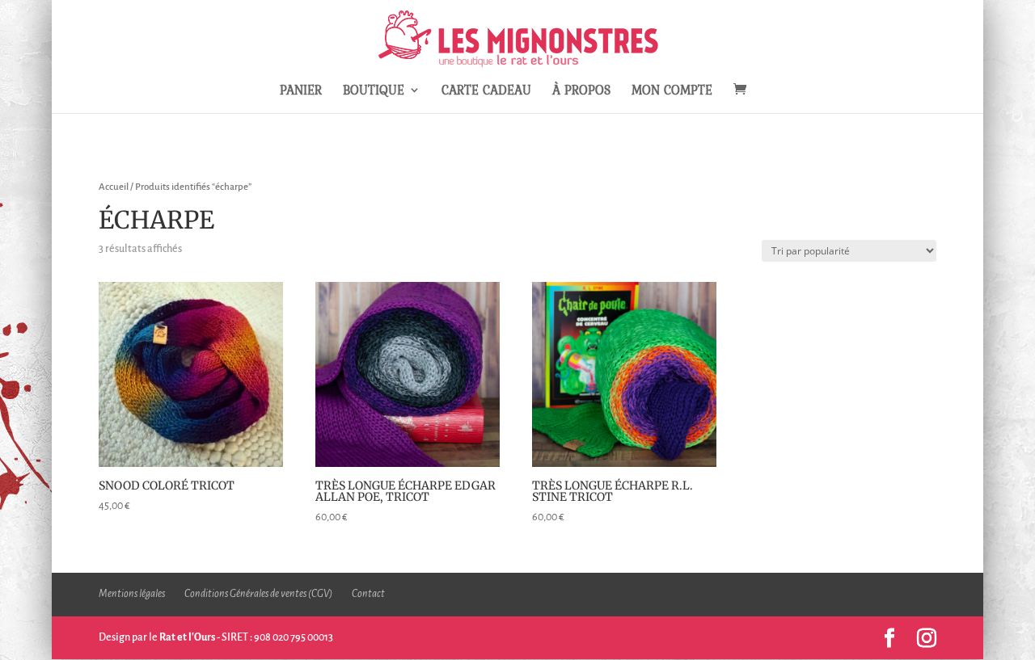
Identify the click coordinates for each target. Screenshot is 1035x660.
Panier (301, 91)
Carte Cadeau (486, 91)
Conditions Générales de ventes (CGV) (258, 593)
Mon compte (672, 91)
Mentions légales (132, 593)
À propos (581, 91)
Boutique (373, 91)
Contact (368, 593)
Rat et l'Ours (187, 637)
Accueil (114, 187)
